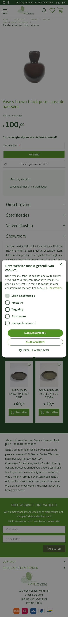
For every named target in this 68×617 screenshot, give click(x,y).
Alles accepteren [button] (35, 332)
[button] (34, 350)
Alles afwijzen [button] (35, 342)
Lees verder (55, 288)
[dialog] (34, 308)
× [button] (60, 264)
